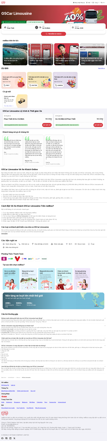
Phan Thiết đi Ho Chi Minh (14, 119)
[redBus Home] (3, 3)
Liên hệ (13, 385)
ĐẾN (43, 26)
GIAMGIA (60, 85)
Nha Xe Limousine (40, 408)
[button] (36, 27)
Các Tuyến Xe (21, 408)
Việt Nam (32, 402)
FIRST (8, 85)
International (62, 402)
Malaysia (24, 402)
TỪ (8, 26)
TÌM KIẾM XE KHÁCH (54, 34)
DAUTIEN (34, 85)
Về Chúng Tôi (5, 385)
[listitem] (4, 74)
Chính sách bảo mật (23, 391)
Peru (45, 402)
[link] (13, 80)
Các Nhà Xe (30, 408)
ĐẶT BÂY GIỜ (47, 125)
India (2, 402)
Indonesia (9, 402)
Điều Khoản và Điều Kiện (8, 391)
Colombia (39, 402)
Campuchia (52, 402)
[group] (15, 101)
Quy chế (33, 391)
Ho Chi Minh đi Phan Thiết (65, 119)
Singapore (17, 402)
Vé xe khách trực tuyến (8, 408)
